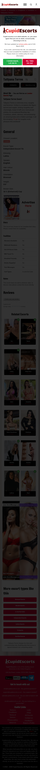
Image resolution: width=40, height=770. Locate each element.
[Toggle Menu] (25, 4)
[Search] (31, 4)
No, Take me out (30, 62)
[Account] (36, 4)
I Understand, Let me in (12, 62)
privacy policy (23, 44)
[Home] (10, 4)
